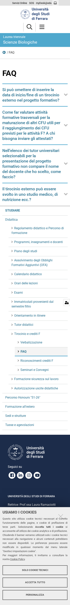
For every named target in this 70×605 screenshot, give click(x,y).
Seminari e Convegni (34, 370)
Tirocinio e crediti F (4, 53)
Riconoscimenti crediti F (36, 361)
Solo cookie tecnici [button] (35, 570)
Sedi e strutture (15, 416)
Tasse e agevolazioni (19, 425)
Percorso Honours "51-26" (22, 397)
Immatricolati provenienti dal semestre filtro (32, 304)
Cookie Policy (17, 559)
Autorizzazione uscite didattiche (36, 388)
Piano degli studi (25, 251)
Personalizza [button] (35, 594)
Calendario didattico (28, 274)
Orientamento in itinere (29, 315)
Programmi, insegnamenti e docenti (38, 242)
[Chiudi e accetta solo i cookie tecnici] (61, 516)
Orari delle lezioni (26, 283)
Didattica (11, 219)
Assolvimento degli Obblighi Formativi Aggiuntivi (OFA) (31, 262)
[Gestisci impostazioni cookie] (66, 302)
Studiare (12, 210)
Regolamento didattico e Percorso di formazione (37, 230)
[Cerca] (29, 27)
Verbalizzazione (31, 342)
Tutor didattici (23, 325)
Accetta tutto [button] (35, 582)
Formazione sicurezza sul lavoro (36, 379)
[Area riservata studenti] (56, 3)
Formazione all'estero (20, 406)
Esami (18, 292)
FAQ (23, 351)
